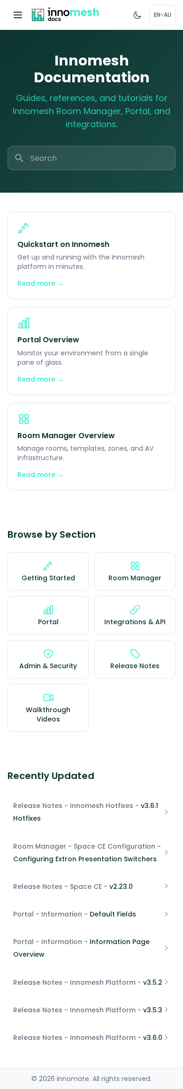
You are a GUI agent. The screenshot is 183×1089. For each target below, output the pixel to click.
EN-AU (162, 15)
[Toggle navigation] (18, 15)
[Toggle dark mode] (137, 15)
